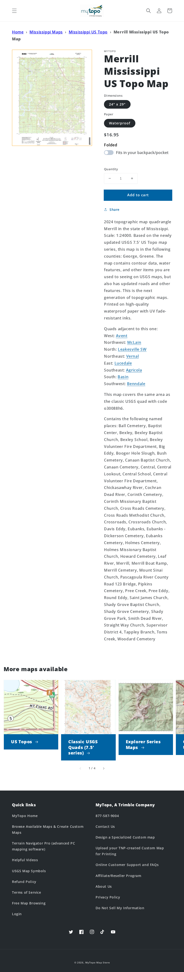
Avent (121, 335)
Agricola (134, 370)
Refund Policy (24, 881)
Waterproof (119, 123)
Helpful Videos (25, 860)
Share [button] (114, 209)
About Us (104, 886)
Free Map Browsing (29, 903)
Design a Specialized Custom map (125, 837)
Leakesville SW (132, 349)
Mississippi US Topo (88, 32)
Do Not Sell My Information (120, 908)
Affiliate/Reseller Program (118, 875)
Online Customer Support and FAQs (127, 864)
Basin (123, 376)
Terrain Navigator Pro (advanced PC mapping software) (43, 846)
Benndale (136, 383)
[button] (14, 10)
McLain (134, 342)
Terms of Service (26, 892)
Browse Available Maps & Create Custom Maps (47, 829)
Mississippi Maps (46, 32)
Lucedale (123, 363)
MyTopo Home (25, 815)
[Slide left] (80, 768)
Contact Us (105, 826)
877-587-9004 (107, 815)
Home (17, 32)
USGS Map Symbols (29, 871)
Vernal (132, 356)
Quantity (111, 169)
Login (17, 914)
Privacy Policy (108, 897)
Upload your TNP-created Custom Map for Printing (130, 851)
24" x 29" (117, 104)
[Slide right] (103, 768)
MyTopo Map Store (97, 962)
